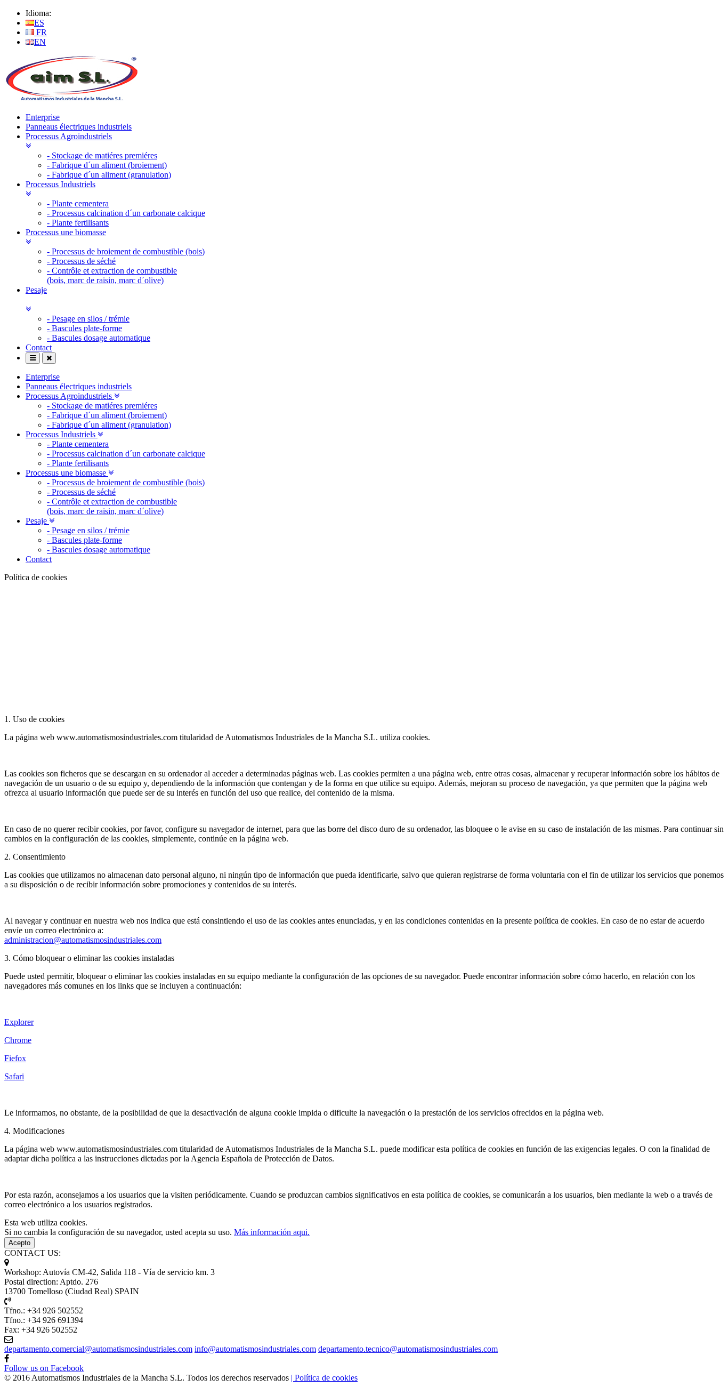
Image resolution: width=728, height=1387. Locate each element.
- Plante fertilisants (78, 222)
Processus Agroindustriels (70, 395)
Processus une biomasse (67, 472)
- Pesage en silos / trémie (88, 318)
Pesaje (37, 520)
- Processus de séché (81, 261)
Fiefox (15, 1058)
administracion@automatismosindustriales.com (82, 939)
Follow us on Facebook (44, 1368)
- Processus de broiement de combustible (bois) (126, 251)
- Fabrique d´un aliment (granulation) (109, 174)
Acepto (19, 1243)
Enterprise (43, 117)
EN (40, 41)
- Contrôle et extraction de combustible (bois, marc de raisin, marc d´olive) (112, 275)
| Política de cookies (324, 1377)
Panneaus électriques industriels (79, 126)
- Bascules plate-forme (84, 328)
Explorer (19, 1022)
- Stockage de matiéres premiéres (102, 155)
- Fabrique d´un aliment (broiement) (107, 165)
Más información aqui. (272, 1232)
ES (39, 22)
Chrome (17, 1040)
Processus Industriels (62, 434)
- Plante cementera (78, 203)
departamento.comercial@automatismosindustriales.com (98, 1348)
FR (40, 32)
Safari (14, 1076)
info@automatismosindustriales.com (255, 1348)
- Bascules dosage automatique (98, 337)
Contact (39, 347)
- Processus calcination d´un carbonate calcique (126, 213)
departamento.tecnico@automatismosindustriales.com (408, 1348)
